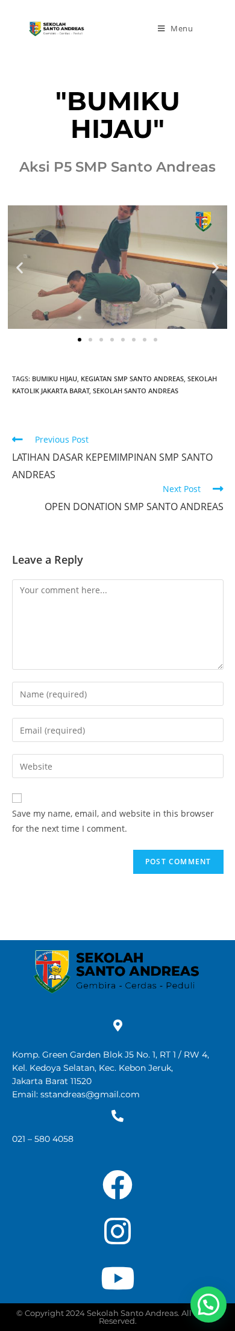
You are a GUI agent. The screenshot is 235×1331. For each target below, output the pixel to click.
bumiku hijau (54, 378)
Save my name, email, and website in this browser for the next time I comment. (113, 821)
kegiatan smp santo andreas (132, 378)
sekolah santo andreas (135, 390)
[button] (19, 267)
